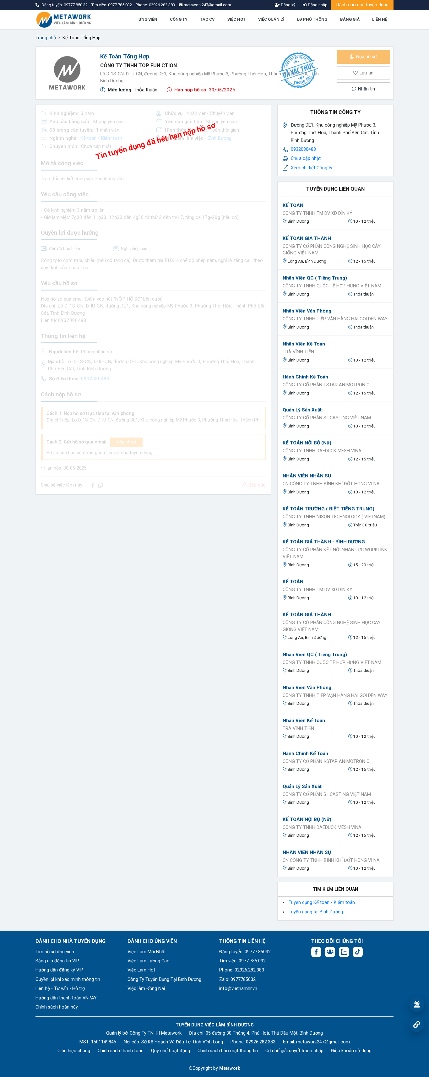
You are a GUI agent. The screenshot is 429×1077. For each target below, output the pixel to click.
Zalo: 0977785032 (237, 979)
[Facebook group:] (330, 952)
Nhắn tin (366, 89)
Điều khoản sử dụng (351, 1050)
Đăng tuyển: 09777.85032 (245, 952)
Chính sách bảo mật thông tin (228, 1050)
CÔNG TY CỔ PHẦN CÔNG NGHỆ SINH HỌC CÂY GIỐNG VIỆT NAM (332, 250)
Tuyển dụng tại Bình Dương (316, 912)
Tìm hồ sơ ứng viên (54, 952)
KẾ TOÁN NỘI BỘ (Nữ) (307, 443)
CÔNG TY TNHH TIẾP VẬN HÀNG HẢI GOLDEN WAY (335, 319)
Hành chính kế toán (305, 377)
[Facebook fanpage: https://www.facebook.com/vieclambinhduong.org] (316, 952)
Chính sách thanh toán (121, 1050)
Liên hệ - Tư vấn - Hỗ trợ (60, 988)
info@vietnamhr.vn (238, 988)
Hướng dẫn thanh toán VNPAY (66, 998)
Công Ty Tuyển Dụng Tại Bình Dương (164, 979)
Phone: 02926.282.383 (241, 970)
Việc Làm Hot (141, 970)
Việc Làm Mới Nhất (147, 952)
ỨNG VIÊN (147, 19)
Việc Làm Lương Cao (149, 961)
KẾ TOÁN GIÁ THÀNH (307, 238)
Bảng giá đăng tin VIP (57, 961)
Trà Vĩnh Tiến (298, 352)
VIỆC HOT (236, 19)
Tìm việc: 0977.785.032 (242, 961)
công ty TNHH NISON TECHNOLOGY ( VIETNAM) (334, 516)
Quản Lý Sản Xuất (302, 410)
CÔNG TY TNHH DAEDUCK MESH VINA (322, 451)
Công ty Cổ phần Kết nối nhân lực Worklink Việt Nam (335, 553)
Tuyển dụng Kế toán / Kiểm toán (322, 902)
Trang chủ (45, 38)
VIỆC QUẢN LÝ (271, 19)
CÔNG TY (178, 19)
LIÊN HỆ (379, 19)
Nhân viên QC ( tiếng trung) (315, 278)
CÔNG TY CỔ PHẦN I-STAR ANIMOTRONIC (326, 385)
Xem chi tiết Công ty (311, 168)
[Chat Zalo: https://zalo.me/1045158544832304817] (344, 952)
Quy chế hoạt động (170, 1050)
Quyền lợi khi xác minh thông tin (67, 979)
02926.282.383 (162, 5)
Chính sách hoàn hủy (56, 1007)
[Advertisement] (153, 544)
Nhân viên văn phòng (307, 311)
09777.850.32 (76, 5)
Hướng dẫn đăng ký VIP (59, 970)
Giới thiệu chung (73, 1050)
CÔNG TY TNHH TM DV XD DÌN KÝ (317, 213)
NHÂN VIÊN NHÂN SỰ (307, 476)
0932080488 (303, 149)
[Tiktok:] (358, 952)
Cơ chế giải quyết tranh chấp (294, 1050)
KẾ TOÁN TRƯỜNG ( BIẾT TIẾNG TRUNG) (328, 509)
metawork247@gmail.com (323, 1042)
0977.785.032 (120, 5)
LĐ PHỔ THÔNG (312, 19)
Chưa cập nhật (306, 158)
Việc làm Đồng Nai (146, 988)
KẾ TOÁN (293, 205)
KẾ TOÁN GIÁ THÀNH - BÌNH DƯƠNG (324, 542)
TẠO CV (207, 19)
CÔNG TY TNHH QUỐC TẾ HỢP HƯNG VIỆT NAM (332, 286)
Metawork (229, 1068)
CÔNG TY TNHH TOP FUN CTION (138, 65)
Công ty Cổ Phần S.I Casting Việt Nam (327, 418)
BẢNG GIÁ (350, 19)
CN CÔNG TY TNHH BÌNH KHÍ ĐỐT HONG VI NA (331, 484)
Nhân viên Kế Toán (304, 344)
